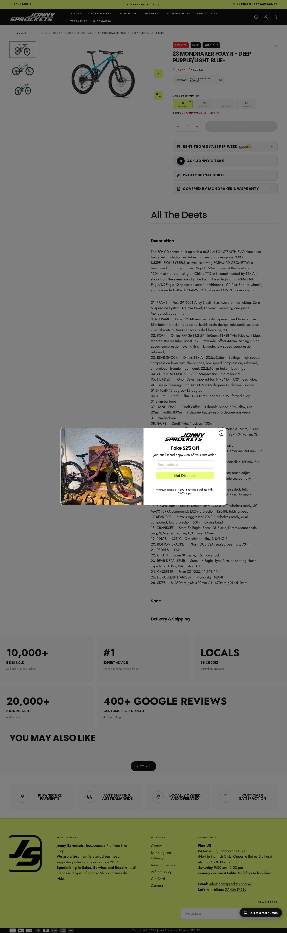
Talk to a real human (263, 913)
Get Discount (185, 475)
